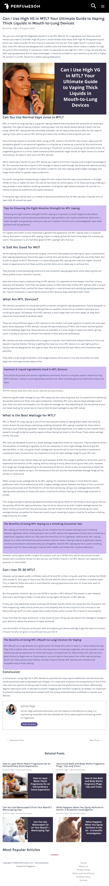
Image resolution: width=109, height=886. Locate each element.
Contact (83, 880)
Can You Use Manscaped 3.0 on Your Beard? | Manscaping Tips (27, 808)
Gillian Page (28, 705)
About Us (83, 866)
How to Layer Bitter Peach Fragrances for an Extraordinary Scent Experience (27, 765)
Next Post (96, 740)
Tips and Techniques (24, 770)
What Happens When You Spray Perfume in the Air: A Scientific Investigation (79, 808)
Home (83, 863)
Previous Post (15, 740)
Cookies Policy (83, 877)
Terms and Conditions (83, 873)
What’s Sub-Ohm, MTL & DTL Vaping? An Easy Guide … (37, 390)
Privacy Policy (83, 869)
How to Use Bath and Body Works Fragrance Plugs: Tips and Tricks (80, 765)
